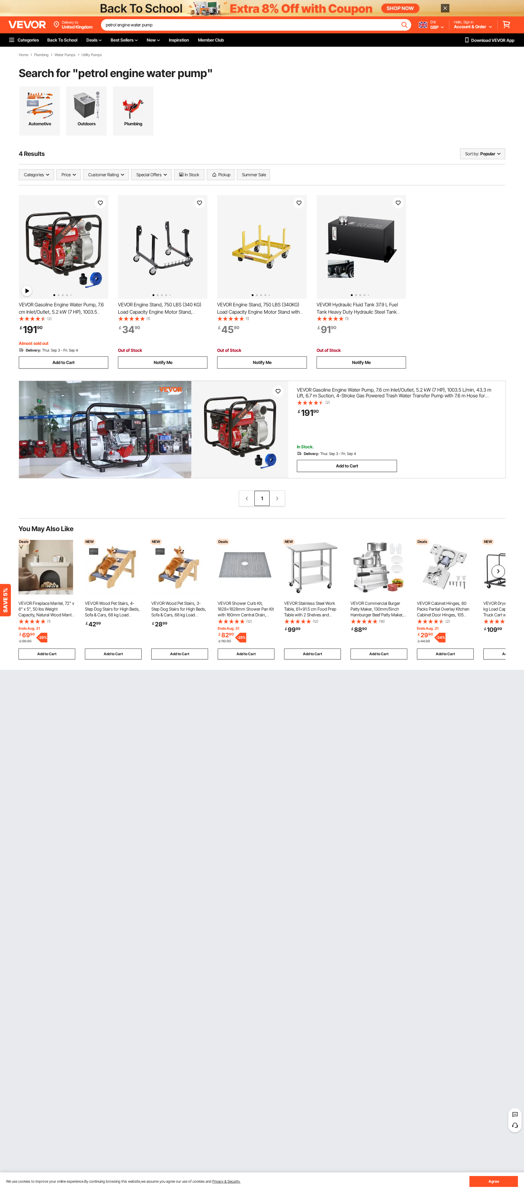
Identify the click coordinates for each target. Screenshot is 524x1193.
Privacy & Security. (226, 1181)
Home (23, 55)
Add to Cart (63, 362)
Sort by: (472, 153)
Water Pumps (65, 55)
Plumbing (41, 55)
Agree (494, 1181)
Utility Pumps (92, 55)
